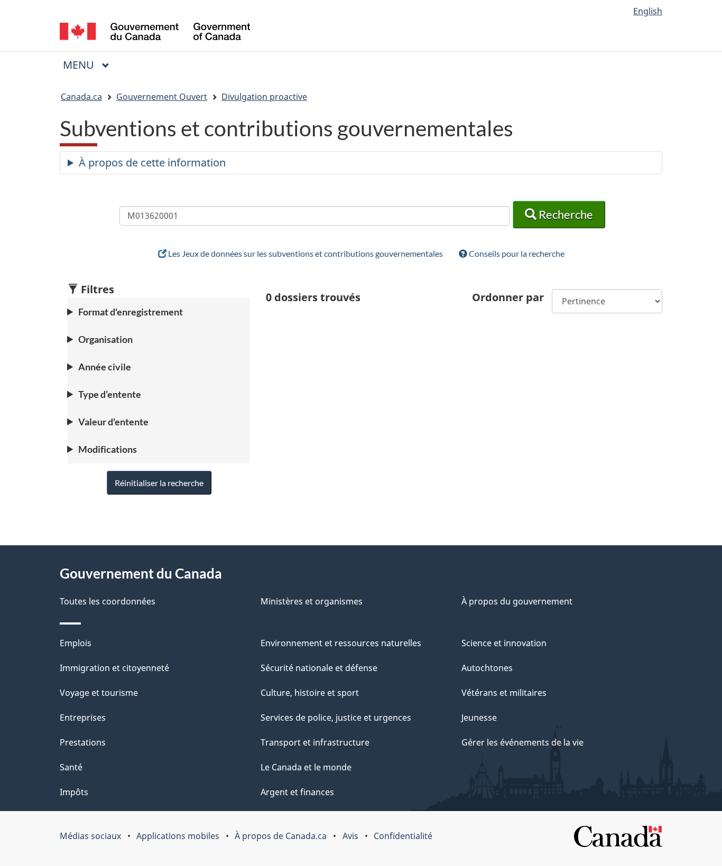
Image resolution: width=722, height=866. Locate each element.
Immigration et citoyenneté (114, 668)
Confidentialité (403, 836)
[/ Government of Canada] (155, 33)
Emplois (75, 643)
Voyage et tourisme (99, 693)
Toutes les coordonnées (107, 601)
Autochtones (487, 668)
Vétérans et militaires (504, 693)
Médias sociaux (90, 836)
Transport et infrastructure (315, 742)
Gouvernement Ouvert (161, 97)
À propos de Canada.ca (281, 836)
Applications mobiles (177, 836)
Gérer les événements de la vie (522, 742)
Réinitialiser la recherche (159, 483)
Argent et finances (297, 792)
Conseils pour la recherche (515, 253)
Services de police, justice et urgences (336, 717)
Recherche (564, 214)
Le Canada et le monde (306, 767)
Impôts (74, 792)
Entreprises (83, 717)
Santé (71, 767)
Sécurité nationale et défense (319, 668)
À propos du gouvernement (516, 601)
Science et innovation (504, 643)
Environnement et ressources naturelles (341, 643)
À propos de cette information (152, 162)
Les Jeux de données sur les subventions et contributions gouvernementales (304, 253)
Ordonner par (508, 297)
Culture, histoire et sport (310, 693)
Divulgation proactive (264, 97)
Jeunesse (479, 717)
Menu (90, 65)
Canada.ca (81, 97)
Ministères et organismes (312, 601)
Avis (350, 836)
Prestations (83, 742)
